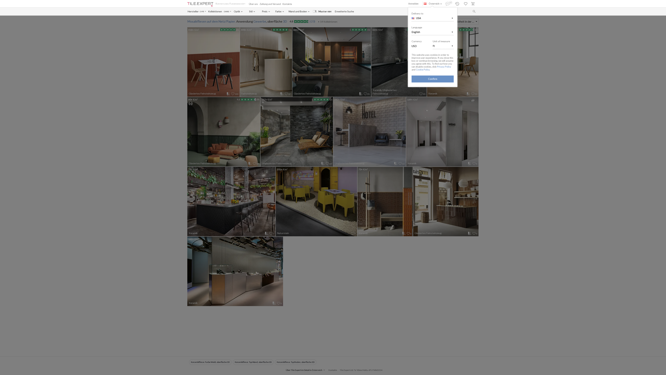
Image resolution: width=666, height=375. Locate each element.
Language (417, 27)
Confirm (432, 78)
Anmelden (413, 3)
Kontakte (287, 4)
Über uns (253, 4)
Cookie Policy (423, 69)
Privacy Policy (444, 66)
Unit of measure (441, 41)
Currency (417, 41)
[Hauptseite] (200, 4)
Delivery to (417, 13)
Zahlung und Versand (270, 4)
